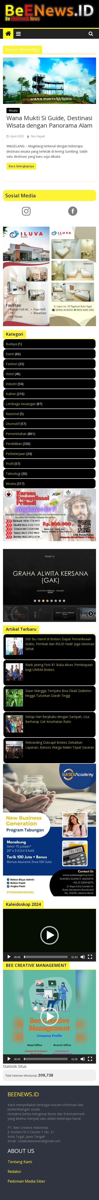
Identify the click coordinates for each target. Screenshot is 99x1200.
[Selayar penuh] (90, 957)
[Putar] (9, 957)
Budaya (11, 344)
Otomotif (13, 423)
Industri (11, 384)
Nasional (12, 414)
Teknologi (13, 473)
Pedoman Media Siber (26, 1181)
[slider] (46, 957)
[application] (49, 935)
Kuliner (11, 394)
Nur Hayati (38, 136)
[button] (49, 577)
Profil (10, 463)
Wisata (13, 111)
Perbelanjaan (15, 453)
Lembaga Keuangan (21, 404)
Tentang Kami (20, 1161)
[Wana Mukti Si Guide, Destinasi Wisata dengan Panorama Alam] (49, 81)
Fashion (11, 364)
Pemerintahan (16, 433)
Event (10, 354)
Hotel (10, 374)
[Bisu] (82, 957)
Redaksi (14, 1171)
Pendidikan (14, 443)
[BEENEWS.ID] (8, 34)
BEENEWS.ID (23, 1094)
